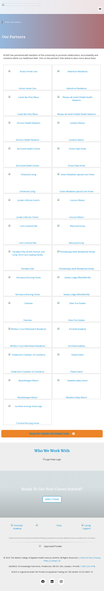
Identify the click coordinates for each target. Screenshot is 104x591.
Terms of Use (86, 557)
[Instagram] (61, 581)
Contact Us (55, 560)
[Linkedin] (52, 581)
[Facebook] (43, 581)
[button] (100, 9)
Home (7, 22)
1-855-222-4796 (87, 566)
